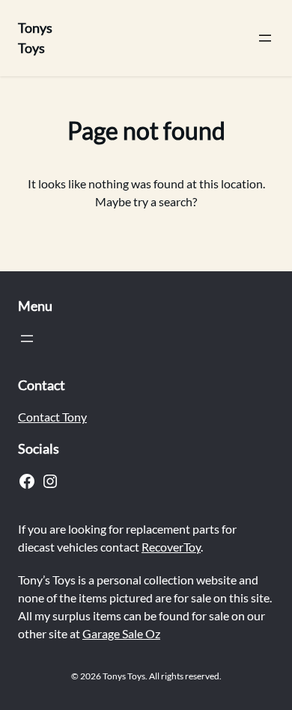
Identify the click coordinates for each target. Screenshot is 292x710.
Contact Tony (52, 417)
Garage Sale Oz (121, 633)
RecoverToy (171, 547)
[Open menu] (265, 38)
